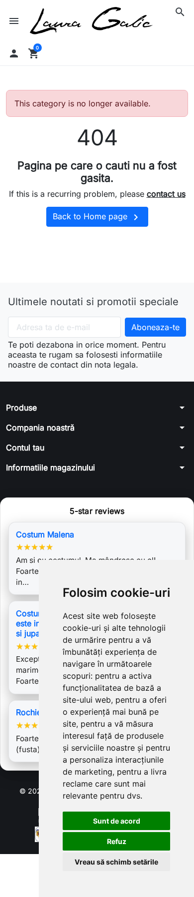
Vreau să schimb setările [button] (116, 862)
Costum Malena (45, 534)
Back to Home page (97, 217)
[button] (180, 12)
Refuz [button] (116, 841)
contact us (166, 194)
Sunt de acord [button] (116, 821)
